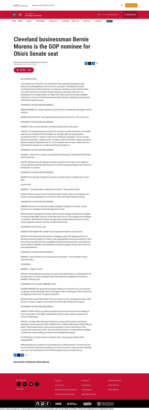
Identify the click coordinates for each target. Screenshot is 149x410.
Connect (98, 21)
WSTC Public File (113, 390)
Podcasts (53, 21)
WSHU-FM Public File (114, 380)
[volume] (20, 14)
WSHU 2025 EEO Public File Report (66, 390)
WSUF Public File (113, 385)
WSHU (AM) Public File (89, 394)
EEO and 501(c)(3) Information (65, 394)
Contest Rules (86, 385)
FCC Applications (87, 390)
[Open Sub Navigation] (24, 21)
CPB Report (85, 380)
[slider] (23, 15)
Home (14, 21)
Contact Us (58, 380)
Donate (132, 5)
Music (29, 21)
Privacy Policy (59, 385)
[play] (14, 15)
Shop (109, 21)
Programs (40, 21)
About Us (75, 21)
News (20, 21)
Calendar (65, 21)
